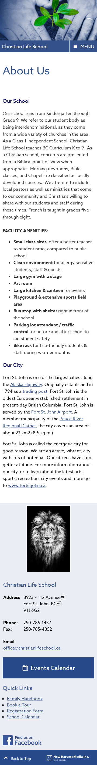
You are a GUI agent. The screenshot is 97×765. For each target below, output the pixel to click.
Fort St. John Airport (51, 412)
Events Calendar (52, 668)
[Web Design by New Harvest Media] (68, 759)
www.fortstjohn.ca (27, 485)
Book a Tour (19, 705)
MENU (87, 46)
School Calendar (23, 717)
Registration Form (25, 711)
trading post (35, 391)
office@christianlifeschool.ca (32, 648)
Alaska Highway (26, 384)
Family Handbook (25, 699)
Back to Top (21, 758)
